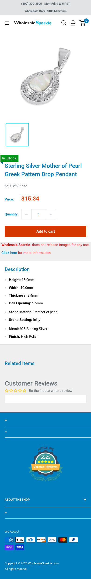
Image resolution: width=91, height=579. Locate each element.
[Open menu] (7, 23)
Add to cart (45, 231)
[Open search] (63, 22)
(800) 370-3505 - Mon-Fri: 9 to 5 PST (45, 3)
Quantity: (11, 214)
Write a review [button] (45, 399)
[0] (82, 23)
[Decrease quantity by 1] (26, 214)
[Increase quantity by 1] (51, 214)
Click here (9, 253)
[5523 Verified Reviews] (45, 489)
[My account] (73, 22)
